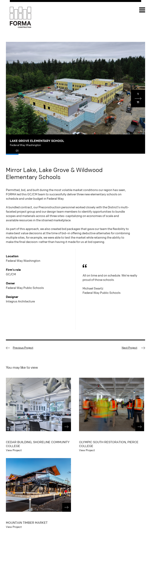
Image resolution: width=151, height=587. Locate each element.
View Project (14, 450)
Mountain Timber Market (27, 523)
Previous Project (23, 348)
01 (17, 151)
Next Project (129, 348)
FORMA (20, 17)
